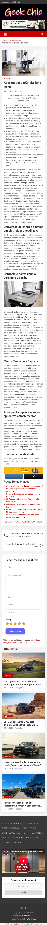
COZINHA (21, 823)
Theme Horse (26, 916)
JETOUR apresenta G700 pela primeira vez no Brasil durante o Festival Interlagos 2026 (20, 725)
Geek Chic (30, 912)
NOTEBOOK (37, 522)
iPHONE (28, 833)
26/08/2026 (8, 688)
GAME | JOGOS (8, 833)
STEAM (13, 843)
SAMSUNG (19, 838)
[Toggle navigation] (5, 34)
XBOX (19, 843)
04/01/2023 (8, 91)
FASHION (5, 828)
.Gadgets (8, 79)
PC (3, 838)
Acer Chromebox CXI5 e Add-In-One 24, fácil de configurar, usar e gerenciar (24, 535)
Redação (18, 91)
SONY (37, 838)
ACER (10, 522)
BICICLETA (28, 522)
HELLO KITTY (20, 833)
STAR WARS (6, 843)
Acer (10, 95)
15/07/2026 (8, 769)
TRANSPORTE (12, 649)
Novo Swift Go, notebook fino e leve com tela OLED (24, 545)
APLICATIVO (18, 522)
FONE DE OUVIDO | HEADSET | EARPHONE (22, 828)
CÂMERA (28, 823)
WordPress (31, 919)
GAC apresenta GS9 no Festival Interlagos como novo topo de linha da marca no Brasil (22, 684)
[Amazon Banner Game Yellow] (23, 468)
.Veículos (9, 675)
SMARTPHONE (29, 838)
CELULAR (14, 823)
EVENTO (35, 823)
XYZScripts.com (36, 924)
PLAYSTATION (10, 838)
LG (33, 833)
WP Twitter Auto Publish (13, 924)
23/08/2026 (8, 728)
